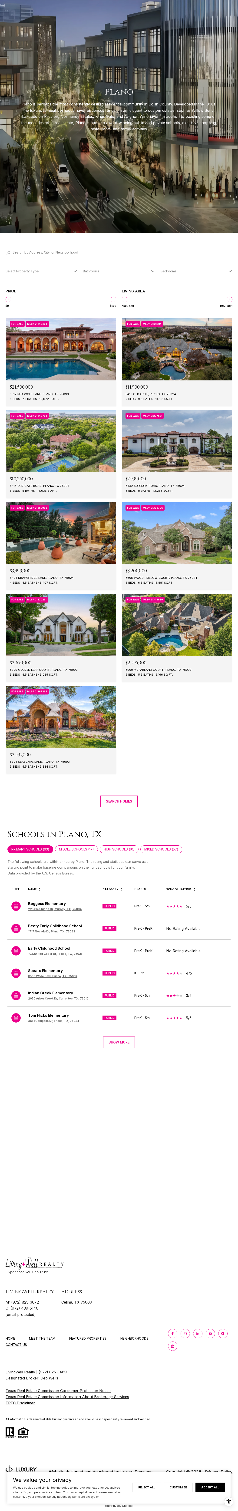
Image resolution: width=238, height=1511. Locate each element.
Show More (119, 1042)
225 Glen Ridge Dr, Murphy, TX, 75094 (55, 909)
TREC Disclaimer (20, 1403)
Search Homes (119, 801)
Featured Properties (87, 1338)
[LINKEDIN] (197, 1333)
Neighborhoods (134, 1338)
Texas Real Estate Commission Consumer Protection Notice (58, 1390)
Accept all (210, 1487)
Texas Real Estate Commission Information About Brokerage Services (67, 1396)
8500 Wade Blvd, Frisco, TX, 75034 (52, 976)
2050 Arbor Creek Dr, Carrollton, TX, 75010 (58, 998)
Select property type (22, 271)
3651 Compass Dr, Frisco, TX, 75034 (53, 1021)
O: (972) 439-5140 (22, 1308)
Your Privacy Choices (119, 1506)
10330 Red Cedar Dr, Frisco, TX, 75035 (55, 953)
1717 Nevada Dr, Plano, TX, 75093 (51, 931)
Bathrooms (91, 271)
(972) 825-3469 (53, 1372)
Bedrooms (168, 271)
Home (10, 1338)
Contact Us (16, 1345)
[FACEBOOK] (172, 1333)
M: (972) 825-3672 (22, 1302)
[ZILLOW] (172, 1346)
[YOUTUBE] (210, 1333)
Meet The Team (42, 1338)
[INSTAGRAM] (185, 1333)
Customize (178, 1487)
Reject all (146, 1487)
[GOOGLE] (223, 1333)
